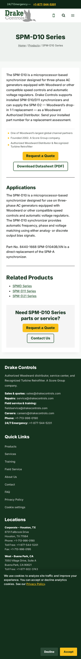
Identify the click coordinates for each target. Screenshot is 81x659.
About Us (11, 476)
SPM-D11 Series (24, 291)
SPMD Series (22, 286)
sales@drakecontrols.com (43, 393)
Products (11, 446)
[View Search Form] (63, 15)
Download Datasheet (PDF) (40, 166)
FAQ (7, 492)
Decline (49, 651)
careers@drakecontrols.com (35, 413)
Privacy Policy (14, 499)
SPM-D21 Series (25, 296)
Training (10, 461)
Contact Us (40, 338)
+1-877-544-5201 (44, 4)
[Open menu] (72, 15)
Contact (10, 484)
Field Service (13, 469)
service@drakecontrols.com (35, 398)
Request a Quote (40, 156)
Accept (68, 651)
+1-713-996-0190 (26, 418)
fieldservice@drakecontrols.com (26, 408)
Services (10, 454)
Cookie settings (15, 507)
